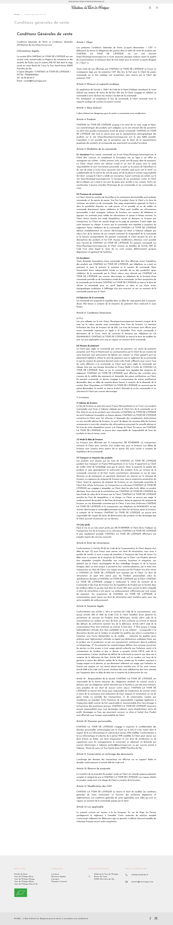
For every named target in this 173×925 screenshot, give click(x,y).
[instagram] (156, 918)
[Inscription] (150, 7)
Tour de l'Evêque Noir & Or (26, 884)
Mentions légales (58, 876)
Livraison (55, 874)
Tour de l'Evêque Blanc (24, 881)
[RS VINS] (90, 7)
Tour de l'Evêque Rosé (23, 876)
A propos (55, 879)
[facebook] (150, 918)
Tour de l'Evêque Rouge (24, 879)
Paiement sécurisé (59, 881)
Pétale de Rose (20, 874)
